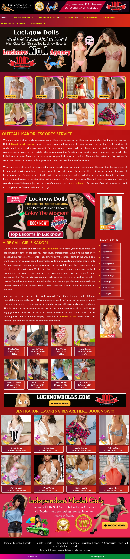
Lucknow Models (48, 17)
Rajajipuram (107, 252)
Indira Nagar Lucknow (13, 24)
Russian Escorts (39, 24)
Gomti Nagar (90, 17)
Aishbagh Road (108, 264)
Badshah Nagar (109, 276)
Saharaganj (107, 294)
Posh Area (70, 17)
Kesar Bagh (107, 282)
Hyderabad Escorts (66, 543)
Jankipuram (107, 246)
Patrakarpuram (108, 288)
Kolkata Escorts (43, 543)
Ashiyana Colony (109, 270)
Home (4, 17)
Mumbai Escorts (22, 543)
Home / (7, 543)
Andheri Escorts (69, 546)
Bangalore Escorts (90, 543)
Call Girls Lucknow (23, 17)
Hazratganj (109, 17)
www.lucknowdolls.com (62, 550)
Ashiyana (106, 258)
